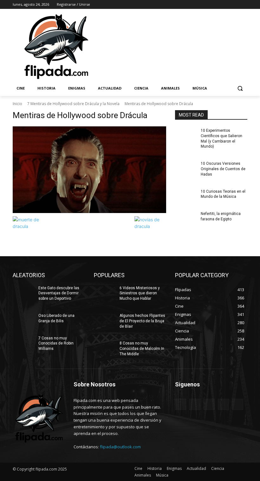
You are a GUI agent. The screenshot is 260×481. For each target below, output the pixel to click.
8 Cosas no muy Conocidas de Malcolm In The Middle (142, 348)
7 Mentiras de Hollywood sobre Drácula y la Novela (73, 103)
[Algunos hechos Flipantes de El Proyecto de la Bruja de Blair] (104, 320)
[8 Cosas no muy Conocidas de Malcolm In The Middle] (104, 348)
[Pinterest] (209, 404)
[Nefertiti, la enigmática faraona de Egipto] (186, 218)
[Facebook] (208, 4)
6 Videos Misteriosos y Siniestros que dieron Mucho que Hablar (140, 293)
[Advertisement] (173, 46)
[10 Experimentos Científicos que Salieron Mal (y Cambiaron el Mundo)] (186, 135)
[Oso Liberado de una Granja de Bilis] (23, 320)
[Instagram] (217, 4)
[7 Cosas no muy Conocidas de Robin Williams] (23, 343)
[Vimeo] (234, 4)
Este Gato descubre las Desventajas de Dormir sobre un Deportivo (58, 293)
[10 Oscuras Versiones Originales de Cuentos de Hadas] (186, 168)
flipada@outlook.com (120, 447)
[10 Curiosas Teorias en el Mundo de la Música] (186, 196)
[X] (226, 4)
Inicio (17, 103)
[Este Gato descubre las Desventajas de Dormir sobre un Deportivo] (23, 293)
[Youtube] (243, 4)
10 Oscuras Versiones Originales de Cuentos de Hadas (223, 169)
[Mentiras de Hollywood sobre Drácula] (89, 169)
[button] (239, 88)
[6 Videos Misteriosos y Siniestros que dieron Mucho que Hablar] (104, 293)
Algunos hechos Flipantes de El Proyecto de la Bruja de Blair (142, 321)
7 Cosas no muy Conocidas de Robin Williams (56, 343)
